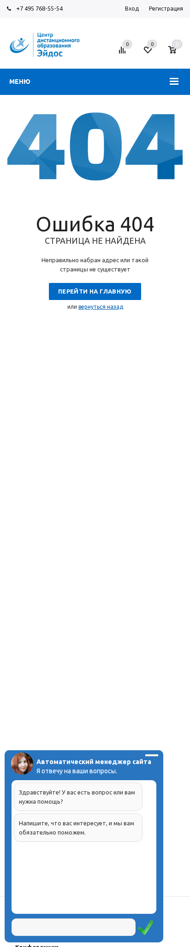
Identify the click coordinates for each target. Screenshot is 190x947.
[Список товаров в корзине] (177, 53)
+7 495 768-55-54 (39, 8)
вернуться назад (100, 307)
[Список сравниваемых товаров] (123, 53)
